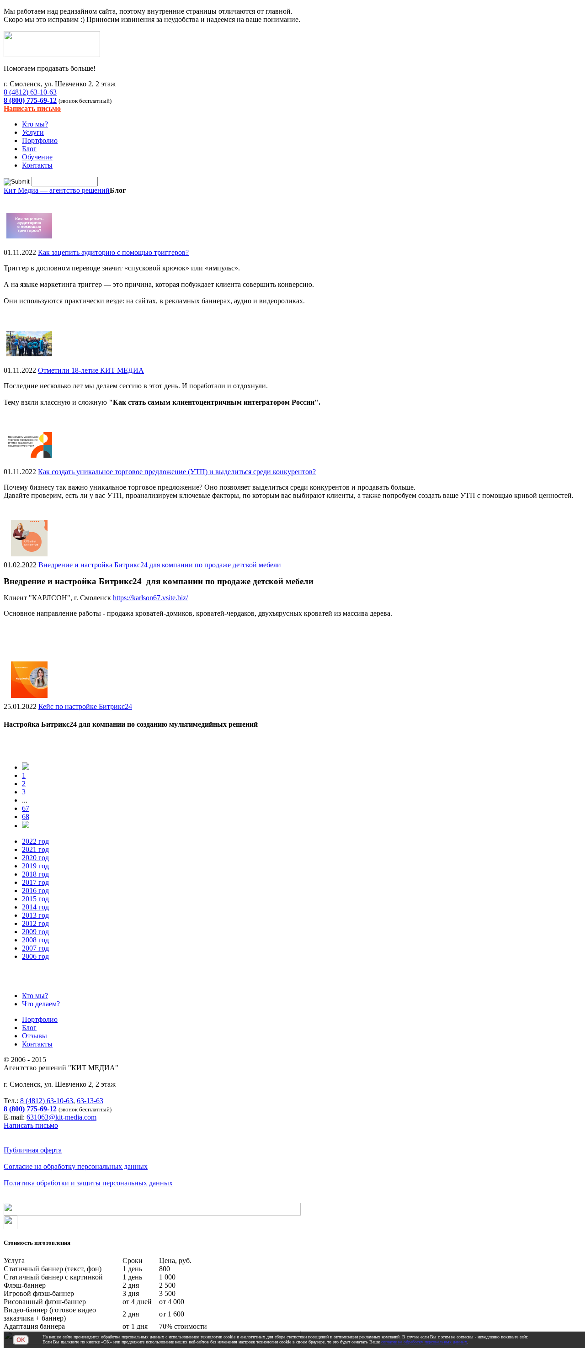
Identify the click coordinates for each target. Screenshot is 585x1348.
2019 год (35, 866)
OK (20, 1340)
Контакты (37, 165)
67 (25, 808)
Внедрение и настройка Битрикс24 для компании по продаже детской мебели (159, 565)
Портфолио (40, 140)
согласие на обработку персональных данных (424, 1341)
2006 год (35, 956)
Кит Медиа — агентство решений (57, 190)
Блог (29, 149)
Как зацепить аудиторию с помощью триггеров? (113, 252)
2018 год (35, 874)
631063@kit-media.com (61, 1117)
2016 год (35, 890)
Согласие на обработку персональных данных (76, 1166)
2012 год (35, 923)
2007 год (35, 948)
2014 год (35, 907)
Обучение (37, 157)
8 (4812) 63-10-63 (30, 92)
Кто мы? (35, 124)
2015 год (35, 899)
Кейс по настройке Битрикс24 (85, 706)
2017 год (35, 882)
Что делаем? (41, 1004)
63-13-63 (90, 1101)
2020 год (35, 858)
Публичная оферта (33, 1150)
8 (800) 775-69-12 (30, 100)
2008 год (35, 940)
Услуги (33, 132)
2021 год (35, 849)
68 (25, 816)
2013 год (35, 915)
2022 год (35, 841)
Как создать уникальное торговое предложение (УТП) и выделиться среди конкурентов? (177, 472)
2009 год (35, 932)
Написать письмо (32, 108)
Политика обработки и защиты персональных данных (88, 1183)
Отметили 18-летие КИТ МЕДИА (91, 370)
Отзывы (34, 1036)
